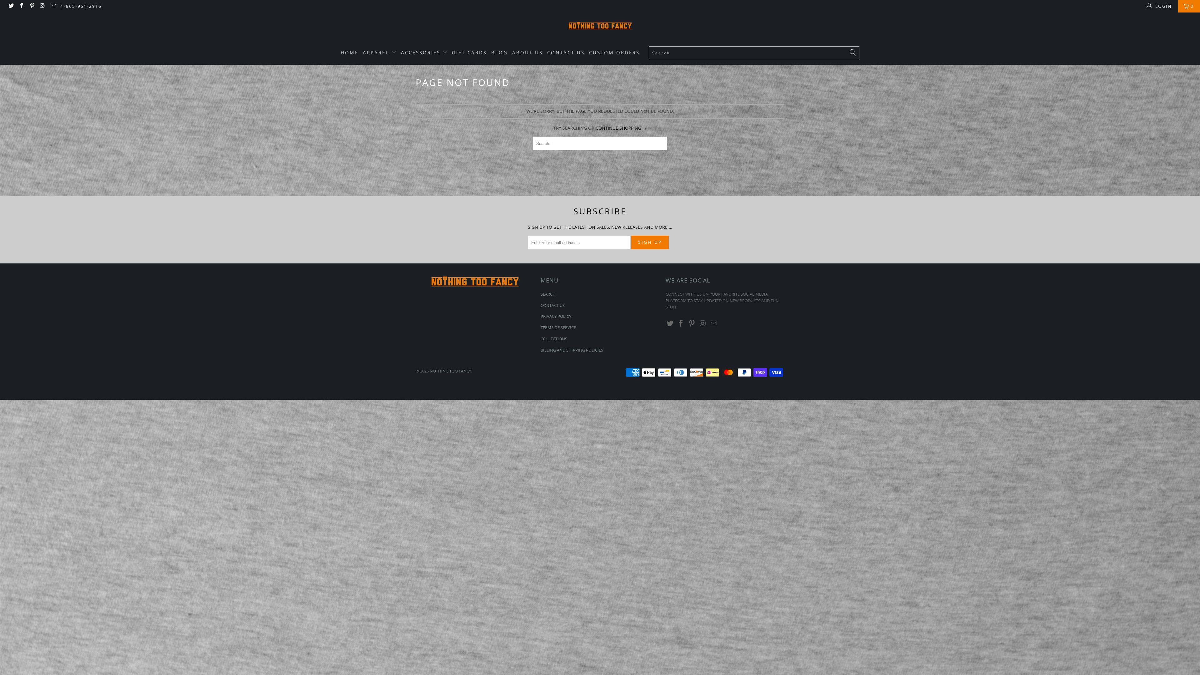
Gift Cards (469, 52)
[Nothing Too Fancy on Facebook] (21, 6)
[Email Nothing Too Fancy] (53, 6)
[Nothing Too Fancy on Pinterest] (32, 6)
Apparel (377, 52)
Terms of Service (558, 327)
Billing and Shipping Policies (572, 350)
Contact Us (566, 52)
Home (349, 52)
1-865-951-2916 (81, 6)
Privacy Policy (556, 316)
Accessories (421, 52)
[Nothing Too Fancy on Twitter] (11, 6)
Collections (554, 339)
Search (548, 294)
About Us (527, 52)
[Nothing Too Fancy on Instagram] (42, 6)
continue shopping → (621, 128)
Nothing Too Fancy (450, 371)
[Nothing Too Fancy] (600, 26)
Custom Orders (614, 52)
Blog (499, 52)
